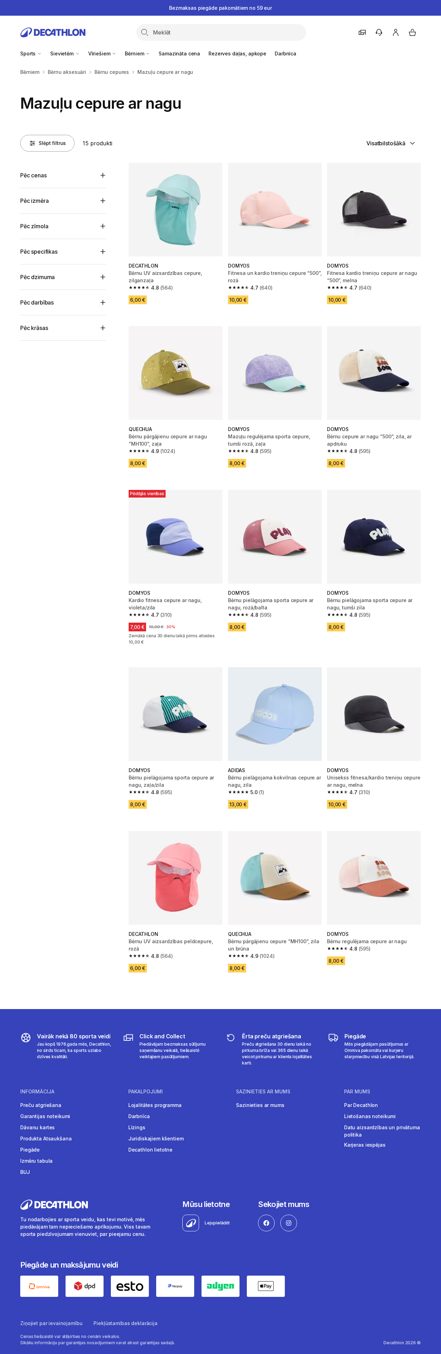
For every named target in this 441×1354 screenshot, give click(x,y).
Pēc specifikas (39, 251)
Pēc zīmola (34, 226)
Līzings (136, 1127)
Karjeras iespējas (365, 1145)
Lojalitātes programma (155, 1105)
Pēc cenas (33, 175)
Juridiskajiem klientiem (156, 1138)
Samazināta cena (179, 53)
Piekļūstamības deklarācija (125, 1323)
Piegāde (30, 1150)
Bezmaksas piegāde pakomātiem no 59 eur (220, 8)
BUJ (25, 1172)
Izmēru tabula (36, 1161)
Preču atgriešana (40, 1105)
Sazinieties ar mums (260, 1105)
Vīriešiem (100, 53)
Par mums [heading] (357, 1091)
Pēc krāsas (34, 327)
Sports (28, 53)
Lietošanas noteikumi (370, 1116)
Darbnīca (285, 53)
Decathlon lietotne (150, 1150)
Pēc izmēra (34, 200)
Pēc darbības (37, 302)
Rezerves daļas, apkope (237, 53)
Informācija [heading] (37, 1091)
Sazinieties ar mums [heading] (263, 1091)
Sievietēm (62, 53)
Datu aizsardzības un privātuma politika (382, 1131)
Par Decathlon (361, 1105)
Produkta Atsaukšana (45, 1138)
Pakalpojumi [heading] (145, 1091)
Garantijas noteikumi (45, 1116)
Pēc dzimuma (37, 277)
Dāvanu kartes (37, 1127)
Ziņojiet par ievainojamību (51, 1323)
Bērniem (135, 53)
